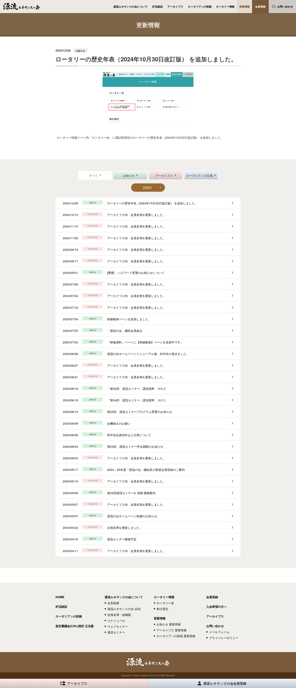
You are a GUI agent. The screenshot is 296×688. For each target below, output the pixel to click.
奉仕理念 (162, 609)
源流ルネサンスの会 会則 (123, 609)
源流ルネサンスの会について (130, 6)
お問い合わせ (285, 6)
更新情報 (244, 6)
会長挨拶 (113, 603)
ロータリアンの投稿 (200, 6)
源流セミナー (116, 632)
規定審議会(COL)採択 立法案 (75, 626)
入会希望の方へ (216, 606)
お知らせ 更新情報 (168, 624)
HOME (60, 597)
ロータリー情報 (225, 6)
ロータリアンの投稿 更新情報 (175, 636)
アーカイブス (175, 6)
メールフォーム (219, 632)
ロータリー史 (165, 603)
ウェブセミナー (117, 626)
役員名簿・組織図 (119, 614)
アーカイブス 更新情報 (171, 630)
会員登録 (260, 6)
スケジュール (116, 620)
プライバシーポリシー (223, 638)
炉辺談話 (157, 6)
